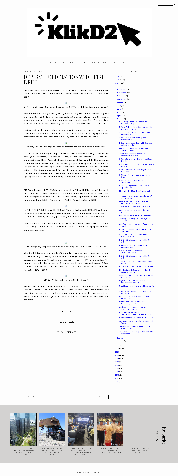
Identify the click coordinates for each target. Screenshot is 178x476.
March (120, 119)
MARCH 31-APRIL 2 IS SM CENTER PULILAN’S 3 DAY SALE (133, 203)
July (119, 106)
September (122, 99)
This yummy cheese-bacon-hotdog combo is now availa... (133, 155)
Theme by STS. (95, 472)
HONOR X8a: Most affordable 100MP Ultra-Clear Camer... (134, 252)
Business (71, 62)
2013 (117, 375)
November (121, 93)
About (124, 62)
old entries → (100, 397)
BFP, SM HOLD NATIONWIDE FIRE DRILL (136, 267)
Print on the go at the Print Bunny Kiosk (136, 215)
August (120, 102)
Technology (93, 62)
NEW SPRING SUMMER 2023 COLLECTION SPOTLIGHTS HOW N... (135, 313)
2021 (117, 349)
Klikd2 (79, 472)
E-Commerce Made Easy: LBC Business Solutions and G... (135, 144)
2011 (117, 382)
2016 (117, 365)
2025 (117, 80)
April (119, 116)
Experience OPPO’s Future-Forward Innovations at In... (134, 246)
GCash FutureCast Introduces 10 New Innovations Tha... (134, 133)
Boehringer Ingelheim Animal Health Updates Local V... (134, 187)
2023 (117, 86)
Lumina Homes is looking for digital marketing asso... (133, 149)
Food (62, 62)
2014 (117, 372)
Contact (114, 62)
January (120, 341)
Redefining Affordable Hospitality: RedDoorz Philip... (133, 123)
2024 (117, 83)
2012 (117, 378)
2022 (117, 345)
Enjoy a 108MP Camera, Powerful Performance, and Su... (132, 282)
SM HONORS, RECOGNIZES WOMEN (134, 207)
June (119, 109)
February (121, 338)
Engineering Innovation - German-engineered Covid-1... (133, 308)
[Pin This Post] (67, 312)
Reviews (82, 62)
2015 (117, 368)
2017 (117, 362)
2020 (117, 352)
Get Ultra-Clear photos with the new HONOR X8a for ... (134, 236)
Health (105, 62)
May (119, 112)
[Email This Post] (70, 312)
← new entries (32, 397)
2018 (117, 358)
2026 (117, 76)
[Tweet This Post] (62, 312)
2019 (117, 355)
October (120, 96)
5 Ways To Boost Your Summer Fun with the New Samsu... (136, 128)
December (121, 89)
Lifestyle (53, 62)
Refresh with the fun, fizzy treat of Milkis (136, 318)
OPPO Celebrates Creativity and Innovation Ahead (132, 139)
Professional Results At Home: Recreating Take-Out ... (132, 303)
